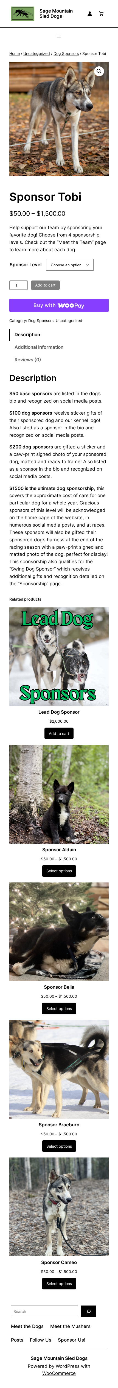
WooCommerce (59, 1373)
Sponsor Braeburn (59, 1124)
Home (14, 53)
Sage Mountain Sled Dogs (56, 13)
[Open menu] (59, 36)
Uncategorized (36, 53)
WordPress (68, 1366)
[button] (99, 71)
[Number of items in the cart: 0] (101, 13)
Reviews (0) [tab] (28, 359)
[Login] (89, 13)
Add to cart (45, 285)
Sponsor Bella (59, 987)
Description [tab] (27, 334)
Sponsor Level (25, 264)
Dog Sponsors (66, 53)
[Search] (88, 1311)
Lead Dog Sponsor (59, 712)
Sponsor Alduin (59, 849)
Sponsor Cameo (59, 1262)
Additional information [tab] (39, 347)
